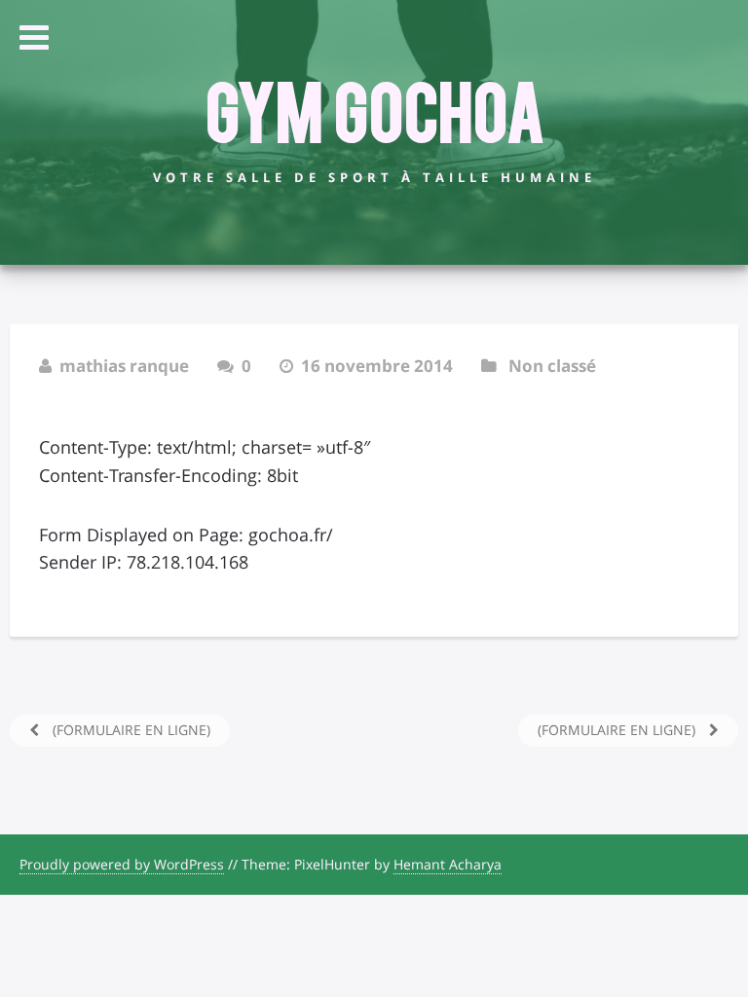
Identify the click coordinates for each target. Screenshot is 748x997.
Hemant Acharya (447, 864)
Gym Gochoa (374, 108)
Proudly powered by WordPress (121, 864)
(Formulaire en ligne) (129, 729)
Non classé (552, 365)
